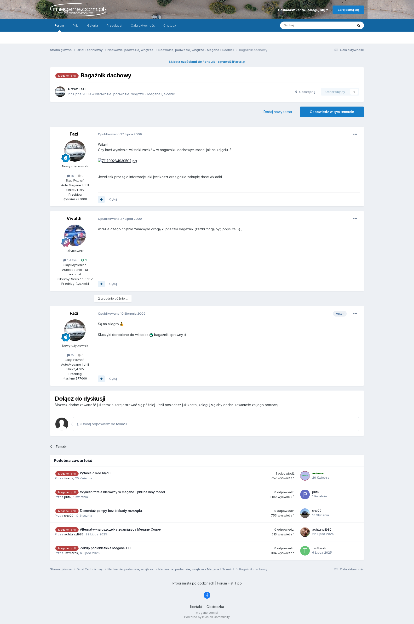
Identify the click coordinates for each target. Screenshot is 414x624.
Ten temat (340, 25)
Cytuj (113, 199)
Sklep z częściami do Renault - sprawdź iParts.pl (207, 61)
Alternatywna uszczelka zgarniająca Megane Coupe (120, 529)
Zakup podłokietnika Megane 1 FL (106, 548)
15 (72, 176)
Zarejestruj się (348, 9)
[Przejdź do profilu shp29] (305, 513)
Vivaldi (74, 218)
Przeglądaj (114, 25)
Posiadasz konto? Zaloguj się (302, 10)
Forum (59, 25)
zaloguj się (207, 405)
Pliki (76, 25)
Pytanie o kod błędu (95, 473)
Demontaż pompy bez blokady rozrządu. (111, 511)
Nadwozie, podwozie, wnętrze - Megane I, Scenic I (136, 94)
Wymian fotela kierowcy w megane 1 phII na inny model (122, 492)
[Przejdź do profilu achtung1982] (305, 532)
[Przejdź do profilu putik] (305, 494)
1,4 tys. (71, 260)
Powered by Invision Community (207, 617)
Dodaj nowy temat (278, 112)
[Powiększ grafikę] (117, 161)
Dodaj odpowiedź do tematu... (104, 424)
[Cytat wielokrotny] (101, 199)
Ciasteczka (215, 607)
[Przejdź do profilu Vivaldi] (75, 235)
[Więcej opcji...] (355, 134)
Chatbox (169, 25)
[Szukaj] (358, 25)
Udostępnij (306, 92)
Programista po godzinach (193, 583)
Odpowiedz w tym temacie (332, 112)
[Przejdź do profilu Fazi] (60, 91)
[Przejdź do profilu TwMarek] (305, 551)
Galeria (92, 25)
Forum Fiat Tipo (229, 583)
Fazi (74, 133)
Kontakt (196, 607)
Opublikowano (120, 134)
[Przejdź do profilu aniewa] (305, 476)
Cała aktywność (143, 25)
